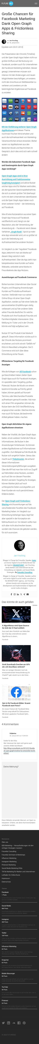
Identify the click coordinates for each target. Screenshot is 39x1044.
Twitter (4, 933)
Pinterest (5, 1000)
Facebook (5, 639)
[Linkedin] (18, 594)
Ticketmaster (18, 459)
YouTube (5, 987)
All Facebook (25, 371)
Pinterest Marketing (9, 865)
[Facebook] (11, 594)
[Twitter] (21, 594)
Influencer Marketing (9, 858)
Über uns (5, 842)
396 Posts (5, 922)
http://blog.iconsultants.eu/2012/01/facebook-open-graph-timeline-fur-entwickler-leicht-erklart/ (19, 750)
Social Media (6, 905)
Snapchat (5, 960)
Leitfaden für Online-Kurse (11, 875)
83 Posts (4, 962)
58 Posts (4, 990)
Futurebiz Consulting (24, 572)
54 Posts (4, 1003)
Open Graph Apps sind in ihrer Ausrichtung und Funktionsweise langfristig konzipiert (16, 179)
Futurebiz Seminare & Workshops (13, 855)
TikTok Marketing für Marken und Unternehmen (18, 872)
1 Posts (4, 895)
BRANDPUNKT (18, 565)
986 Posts (5, 908)
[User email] (28, 594)
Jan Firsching (13, 40)
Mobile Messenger (8, 973)
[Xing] (24, 594)
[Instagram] (15, 594)
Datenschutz (6, 882)
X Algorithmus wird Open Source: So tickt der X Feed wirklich (15, 626)
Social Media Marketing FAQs (12, 868)
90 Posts (4, 949)
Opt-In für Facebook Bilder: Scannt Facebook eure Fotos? (16, 704)
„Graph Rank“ (16, 232)
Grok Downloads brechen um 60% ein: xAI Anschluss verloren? (16, 665)
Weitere (34, 605)
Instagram (5, 919)
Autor (34, 560)
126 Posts (5, 935)
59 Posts (4, 976)
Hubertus (13, 733)
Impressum (6, 878)
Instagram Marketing (9, 862)
